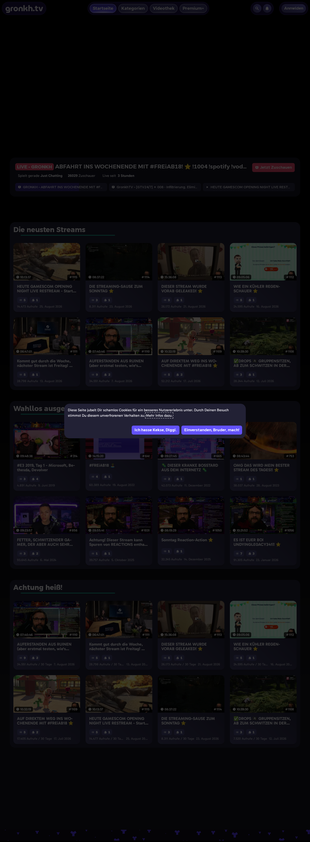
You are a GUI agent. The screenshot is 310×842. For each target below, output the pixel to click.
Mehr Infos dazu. (159, 415)
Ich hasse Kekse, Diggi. (156, 430)
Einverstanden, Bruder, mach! (211, 430)
